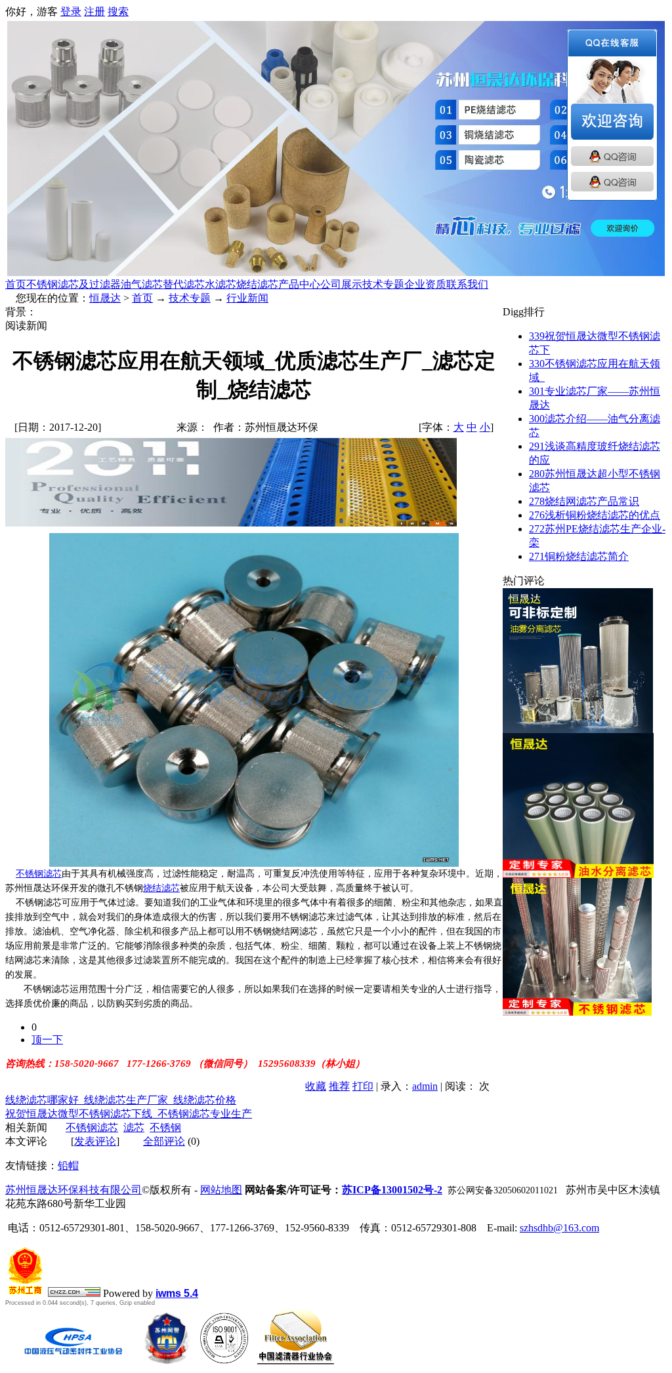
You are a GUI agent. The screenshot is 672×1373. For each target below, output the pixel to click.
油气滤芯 (142, 284)
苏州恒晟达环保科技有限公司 (73, 1189)
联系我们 (467, 284)
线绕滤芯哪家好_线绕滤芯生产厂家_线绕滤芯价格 (120, 1099)
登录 (70, 11)
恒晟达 (105, 298)
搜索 (118, 11)
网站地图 (221, 1189)
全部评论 (164, 1141)
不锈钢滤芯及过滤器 (73, 284)
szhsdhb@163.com (559, 1227)
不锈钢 (165, 1127)
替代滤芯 (184, 284)
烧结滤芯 (257, 284)
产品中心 (299, 284)
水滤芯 (220, 284)
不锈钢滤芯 (39, 874)
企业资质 (425, 284)
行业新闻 (247, 298)
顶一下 (47, 1039)
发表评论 (95, 1141)
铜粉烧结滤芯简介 (579, 556)
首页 (15, 284)
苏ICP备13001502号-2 (392, 1189)
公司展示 (341, 284)
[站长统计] (74, 1293)
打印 (362, 1086)
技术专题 (383, 284)
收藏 (315, 1086)
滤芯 (133, 1127)
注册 (94, 11)
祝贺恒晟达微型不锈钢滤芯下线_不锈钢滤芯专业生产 (128, 1113)
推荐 (339, 1086)
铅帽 (68, 1165)
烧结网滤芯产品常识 (584, 501)
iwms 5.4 (177, 1293)
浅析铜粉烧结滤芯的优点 (594, 515)
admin (425, 1086)
